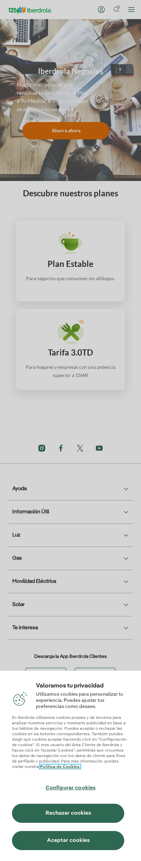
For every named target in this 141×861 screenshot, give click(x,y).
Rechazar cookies (68, 813)
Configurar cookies (71, 788)
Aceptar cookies (68, 840)
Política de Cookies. (60, 767)
